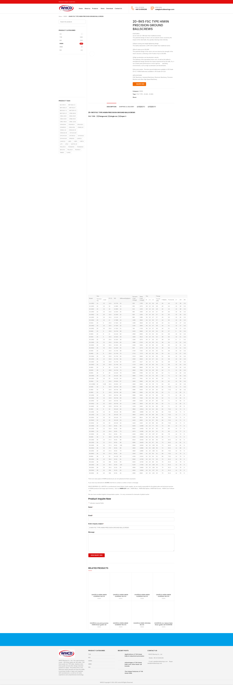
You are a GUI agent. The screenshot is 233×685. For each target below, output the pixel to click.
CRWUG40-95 (63, 133)
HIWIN (65, 16)
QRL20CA (62, 149)
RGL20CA (70, 149)
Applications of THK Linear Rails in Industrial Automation (134, 655)
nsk (61, 34)
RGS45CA (77, 149)
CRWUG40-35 (72, 130)
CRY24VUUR (63, 135)
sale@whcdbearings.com (164, 9)
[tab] (111, 106)
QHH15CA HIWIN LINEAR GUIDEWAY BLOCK (163, 595)
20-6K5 (146, 94)
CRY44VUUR (63, 138)
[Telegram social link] (147, 97)
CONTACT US (155, 639)
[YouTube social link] (171, 2)
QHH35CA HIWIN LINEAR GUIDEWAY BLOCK (120, 595)
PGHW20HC (71, 147)
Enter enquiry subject (96, 524)
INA (61, 50)
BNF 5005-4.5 (72, 110)
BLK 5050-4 (63, 105)
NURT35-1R (74, 144)
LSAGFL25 (62, 141)
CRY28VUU (72, 135)
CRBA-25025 (72, 116)
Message (91, 532)
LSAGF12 (79, 138)
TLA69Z (68, 152)
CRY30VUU (81, 135)
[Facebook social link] (165, 2)
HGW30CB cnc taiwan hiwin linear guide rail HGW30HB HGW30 (163, 624)
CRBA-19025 (63, 116)
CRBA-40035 (63, 119)
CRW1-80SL (72, 127)
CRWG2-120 (63, 130)
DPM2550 (71, 138)
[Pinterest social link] (173, 2)
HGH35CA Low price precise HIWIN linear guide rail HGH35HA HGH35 (99, 624)
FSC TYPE (140, 94)
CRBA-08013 (72, 113)
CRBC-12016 (72, 121)
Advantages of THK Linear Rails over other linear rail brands (133, 664)
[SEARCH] (83, 22)
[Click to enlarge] (92, 54)
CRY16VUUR (73, 133)
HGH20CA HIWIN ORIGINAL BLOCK (142, 624)
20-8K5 (151, 94)
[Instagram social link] (169, 2)
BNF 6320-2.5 (63, 113)
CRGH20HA (63, 124)
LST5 (61, 144)
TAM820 (62, 152)
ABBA (61, 47)
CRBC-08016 (63, 121)
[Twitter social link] (167, 2)
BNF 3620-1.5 (71, 105)
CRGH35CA (72, 124)
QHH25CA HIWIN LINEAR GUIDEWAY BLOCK (99, 595)
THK (61, 37)
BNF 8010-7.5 (63, 110)
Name (90, 507)
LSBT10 (82, 141)
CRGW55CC (63, 127)
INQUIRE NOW (140, 84)
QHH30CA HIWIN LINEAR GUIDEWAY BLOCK (120, 624)
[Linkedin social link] (144, 97)
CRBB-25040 (72, 119)
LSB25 (69, 141)
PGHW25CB (80, 147)
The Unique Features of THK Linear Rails (134, 672)
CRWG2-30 (80, 127)
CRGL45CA (80, 124)
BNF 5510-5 (72, 107)
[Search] (126, 8)
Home (60, 16)
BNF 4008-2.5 (63, 107)
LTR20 (66, 144)
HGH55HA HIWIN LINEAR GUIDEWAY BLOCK (142, 595)
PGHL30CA (63, 147)
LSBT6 (75, 141)
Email (90, 515)
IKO (61, 40)
